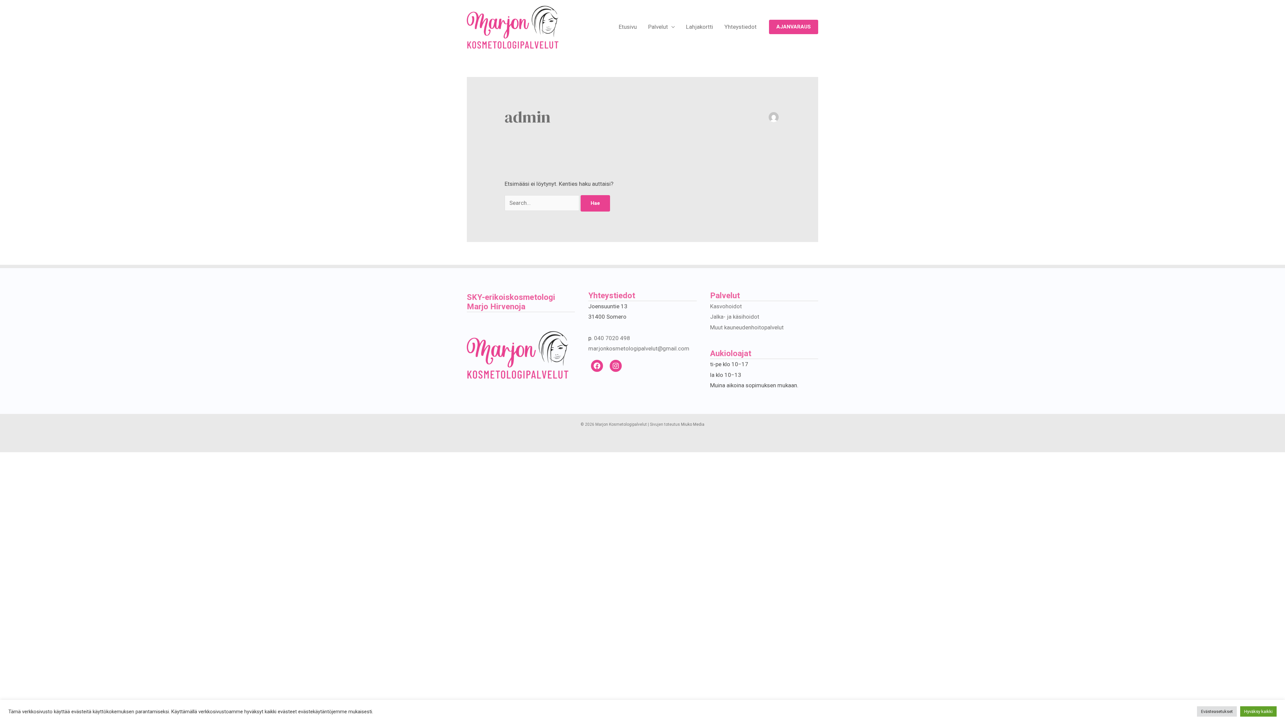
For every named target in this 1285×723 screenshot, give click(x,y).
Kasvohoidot (726, 306)
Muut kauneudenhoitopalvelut (747, 327)
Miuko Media (692, 424)
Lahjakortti (699, 26)
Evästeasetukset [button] (1217, 711)
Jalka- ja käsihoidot (734, 316)
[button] (793, 27)
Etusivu (628, 26)
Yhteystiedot (740, 26)
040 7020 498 (612, 338)
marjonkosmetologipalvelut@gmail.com (638, 348)
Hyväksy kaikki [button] (1258, 711)
